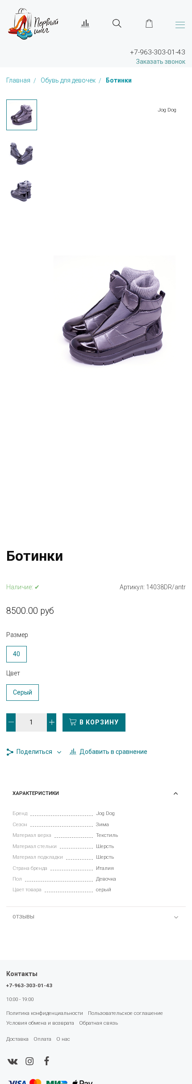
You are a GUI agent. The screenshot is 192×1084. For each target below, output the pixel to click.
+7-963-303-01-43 (29, 985)
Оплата (42, 1039)
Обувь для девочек (69, 80)
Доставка (17, 1039)
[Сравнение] (85, 23)
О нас (63, 1039)
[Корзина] (149, 23)
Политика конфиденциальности (44, 1013)
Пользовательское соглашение (125, 1013)
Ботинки (119, 80)
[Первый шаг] (33, 23)
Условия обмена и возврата (40, 1023)
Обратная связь (98, 1023)
